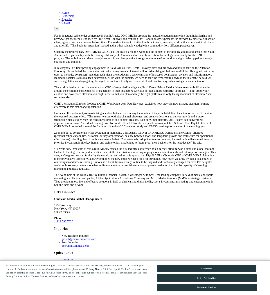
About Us (67, 259)
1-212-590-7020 (63, 221)
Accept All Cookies (206, 287)
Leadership (68, 15)
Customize (206, 268)
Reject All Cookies (206, 278)
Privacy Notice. (94, 269)
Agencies (67, 19)
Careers (66, 22)
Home (65, 12)
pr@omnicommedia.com (76, 245)
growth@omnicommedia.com (79, 239)
